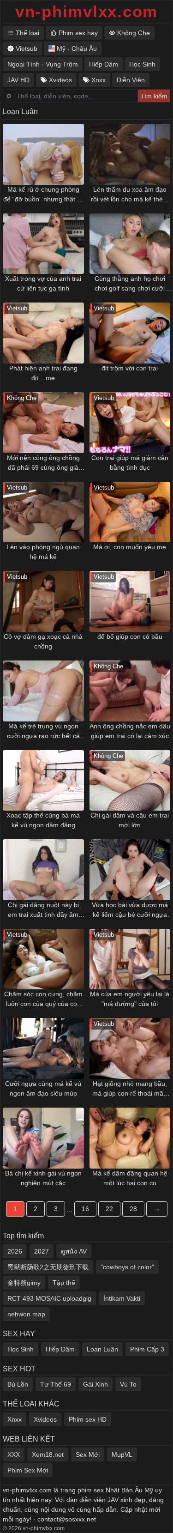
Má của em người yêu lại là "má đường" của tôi (129, 998)
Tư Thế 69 (55, 1384)
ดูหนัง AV (74, 1251)
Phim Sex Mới (27, 1470)
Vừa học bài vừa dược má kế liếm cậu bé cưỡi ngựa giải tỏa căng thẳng (130, 910)
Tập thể (64, 1282)
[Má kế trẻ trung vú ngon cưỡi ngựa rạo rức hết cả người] (43, 690)
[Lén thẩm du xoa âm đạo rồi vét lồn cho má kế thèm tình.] (130, 154)
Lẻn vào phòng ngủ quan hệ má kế (43, 551)
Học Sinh (20, 1349)
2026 (14, 1251)
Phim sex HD (88, 1419)
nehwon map (26, 1314)
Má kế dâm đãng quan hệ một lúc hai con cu (129, 1178)
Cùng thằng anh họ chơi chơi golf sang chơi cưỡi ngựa (130, 284)
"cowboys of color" (127, 1267)
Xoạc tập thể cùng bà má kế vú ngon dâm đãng (43, 820)
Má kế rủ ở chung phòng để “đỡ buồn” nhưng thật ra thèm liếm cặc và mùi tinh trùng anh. (43, 195)
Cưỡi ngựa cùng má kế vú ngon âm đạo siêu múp (43, 1088)
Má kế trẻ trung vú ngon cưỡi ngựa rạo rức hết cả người (43, 731)
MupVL (122, 1454)
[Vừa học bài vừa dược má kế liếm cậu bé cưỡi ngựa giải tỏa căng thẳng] (130, 869)
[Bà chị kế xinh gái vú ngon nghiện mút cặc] (43, 1138)
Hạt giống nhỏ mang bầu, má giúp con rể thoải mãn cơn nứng (129, 1089)
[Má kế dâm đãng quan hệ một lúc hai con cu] (130, 1138)
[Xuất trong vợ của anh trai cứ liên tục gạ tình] (43, 243)
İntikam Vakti (121, 1298)
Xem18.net (48, 1454)
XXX (13, 1454)
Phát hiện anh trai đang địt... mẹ (43, 373)
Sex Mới (88, 1454)
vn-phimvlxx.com (86, 11)
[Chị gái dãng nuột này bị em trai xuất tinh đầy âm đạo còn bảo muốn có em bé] (43, 869)
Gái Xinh (95, 1384)
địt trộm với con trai (129, 368)
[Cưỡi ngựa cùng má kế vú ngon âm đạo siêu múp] (43, 1048)
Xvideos (45, 1419)
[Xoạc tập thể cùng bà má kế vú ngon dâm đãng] (43, 780)
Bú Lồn (17, 1384)
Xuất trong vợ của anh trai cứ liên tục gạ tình (43, 283)
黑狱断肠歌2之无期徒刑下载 (48, 1267)
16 (85, 1208)
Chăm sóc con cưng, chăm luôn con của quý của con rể (43, 999)
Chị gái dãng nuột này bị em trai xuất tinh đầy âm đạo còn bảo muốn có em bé (43, 910)
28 (133, 1208)
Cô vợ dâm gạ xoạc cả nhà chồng (43, 641)
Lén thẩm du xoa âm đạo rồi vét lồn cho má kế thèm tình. (129, 195)
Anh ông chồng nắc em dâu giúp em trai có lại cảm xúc (129, 730)
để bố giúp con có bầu (129, 636)
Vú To (128, 1384)
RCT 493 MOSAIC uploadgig (49, 1298)
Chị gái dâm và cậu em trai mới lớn (129, 820)
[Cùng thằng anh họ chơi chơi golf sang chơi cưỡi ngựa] (130, 243)
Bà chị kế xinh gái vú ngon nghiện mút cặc (43, 1178)
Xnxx (14, 1419)
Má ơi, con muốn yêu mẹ (129, 547)
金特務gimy (24, 1282)
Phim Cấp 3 (147, 1349)
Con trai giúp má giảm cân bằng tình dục (129, 462)
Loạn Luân (102, 1349)
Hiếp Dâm (60, 1349)
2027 (41, 1251)
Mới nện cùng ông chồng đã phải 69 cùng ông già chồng (43, 463)
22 (109, 1208)
